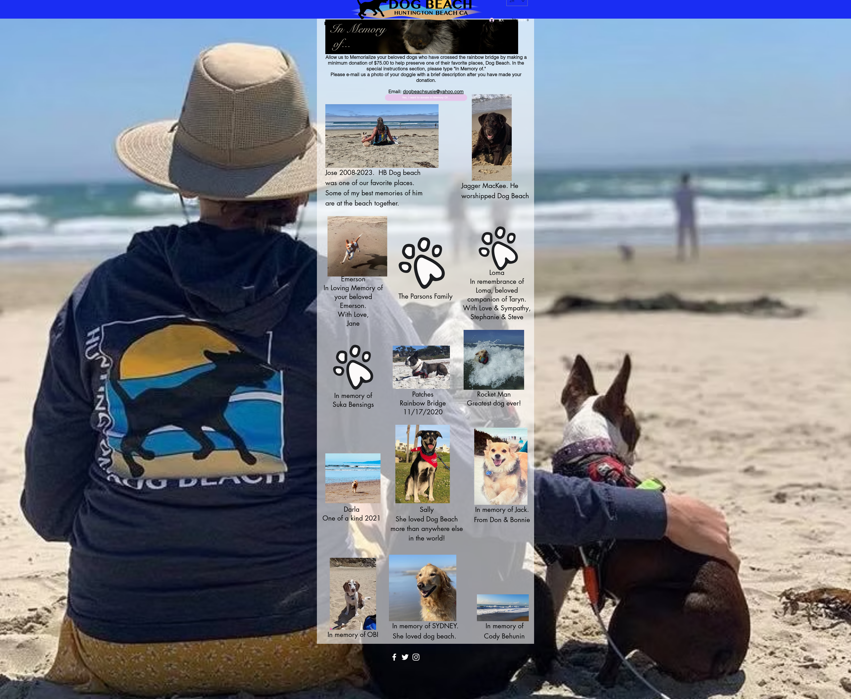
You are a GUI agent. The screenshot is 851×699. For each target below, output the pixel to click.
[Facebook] (394, 657)
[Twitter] (405, 657)
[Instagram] (416, 657)
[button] (521, 20)
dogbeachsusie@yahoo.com (433, 91)
